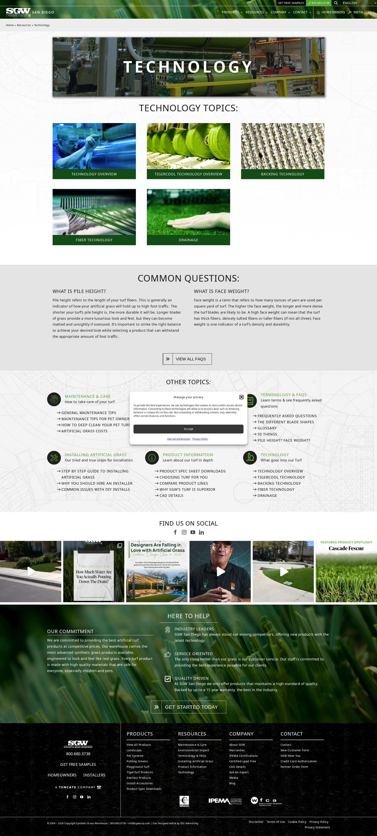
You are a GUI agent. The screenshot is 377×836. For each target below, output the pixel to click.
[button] (241, 397)
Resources (24, 25)
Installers (94, 775)
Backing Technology (279, 483)
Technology (275, 454)
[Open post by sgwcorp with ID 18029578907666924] (93, 571)
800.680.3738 (78, 753)
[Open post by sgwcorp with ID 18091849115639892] (220, 571)
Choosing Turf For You (184, 477)
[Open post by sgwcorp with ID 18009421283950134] (346, 571)
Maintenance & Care (88, 396)
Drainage (267, 495)
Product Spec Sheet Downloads (193, 471)
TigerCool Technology (281, 477)
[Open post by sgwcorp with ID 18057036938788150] (283, 571)
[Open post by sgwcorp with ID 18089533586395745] (157, 571)
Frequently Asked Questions (287, 415)
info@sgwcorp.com (139, 823)
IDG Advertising (189, 823)
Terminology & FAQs (284, 394)
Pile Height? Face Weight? (284, 440)
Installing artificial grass (96, 454)
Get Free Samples (78, 764)
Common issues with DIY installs (95, 489)
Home (10, 25)
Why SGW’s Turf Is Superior (187, 489)
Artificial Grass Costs (84, 431)
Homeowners (62, 775)
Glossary (267, 428)
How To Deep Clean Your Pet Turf (95, 425)
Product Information (188, 454)
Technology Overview (280, 471)
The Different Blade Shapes (286, 422)
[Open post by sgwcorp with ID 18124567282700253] (30, 571)
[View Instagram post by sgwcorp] (57, 597)
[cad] (184, 797)
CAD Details (171, 495)
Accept (188, 429)
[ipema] (225, 797)
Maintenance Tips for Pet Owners (96, 418)
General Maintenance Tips (88, 412)
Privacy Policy (200, 438)
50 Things (267, 434)
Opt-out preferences (178, 438)
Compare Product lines (184, 483)
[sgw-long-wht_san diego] (31, 9)
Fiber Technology (276, 489)
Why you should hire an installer (97, 483)
